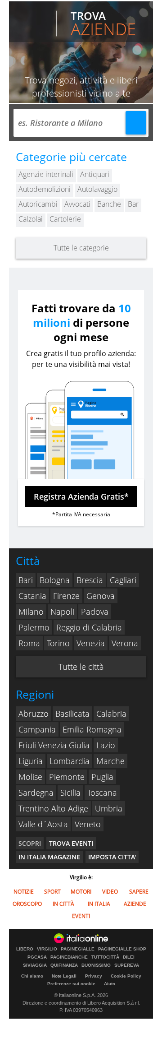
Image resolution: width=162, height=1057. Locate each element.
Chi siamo (32, 976)
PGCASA (37, 957)
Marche (110, 761)
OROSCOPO (27, 904)
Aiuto (109, 983)
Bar (133, 204)
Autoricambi (38, 204)
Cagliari (123, 580)
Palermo (34, 627)
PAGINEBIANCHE (69, 957)
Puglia (102, 776)
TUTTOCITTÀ (105, 957)
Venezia (90, 643)
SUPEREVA (126, 965)
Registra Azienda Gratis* (81, 496)
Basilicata (72, 713)
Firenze (66, 595)
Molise (30, 776)
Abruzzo (33, 713)
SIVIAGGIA (35, 965)
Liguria (30, 761)
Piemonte (67, 776)
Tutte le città (81, 666)
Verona (125, 643)
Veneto (88, 824)
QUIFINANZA (64, 965)
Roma (29, 643)
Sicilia (70, 792)
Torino (58, 643)
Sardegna (36, 792)
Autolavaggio (97, 189)
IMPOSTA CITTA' (112, 857)
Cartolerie (65, 219)
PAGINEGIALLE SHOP (122, 949)
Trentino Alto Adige (53, 808)
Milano (31, 611)
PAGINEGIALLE (77, 949)
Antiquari (94, 174)
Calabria (111, 713)
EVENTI (81, 916)
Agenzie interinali (45, 174)
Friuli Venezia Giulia (54, 745)
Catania (32, 595)
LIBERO (24, 949)
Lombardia (70, 761)
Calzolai (30, 219)
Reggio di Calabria (89, 627)
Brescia (89, 580)
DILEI (129, 957)
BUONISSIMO (96, 965)
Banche (109, 204)
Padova (94, 611)
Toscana (102, 792)
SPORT (52, 891)
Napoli (62, 611)
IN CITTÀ (63, 904)
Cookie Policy (126, 976)
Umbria (108, 808)
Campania (37, 729)
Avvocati (77, 204)
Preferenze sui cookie (71, 983)
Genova (100, 595)
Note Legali (64, 976)
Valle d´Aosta (43, 824)
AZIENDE (135, 904)
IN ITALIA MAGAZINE (49, 857)
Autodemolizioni (44, 189)
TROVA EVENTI (71, 843)
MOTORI (81, 891)
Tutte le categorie (81, 248)
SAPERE (138, 891)
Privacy (93, 976)
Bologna (55, 580)
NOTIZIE (24, 891)
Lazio (105, 745)
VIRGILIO (47, 949)
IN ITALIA (99, 904)
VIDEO (110, 891)
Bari (25, 580)
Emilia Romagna (92, 729)
